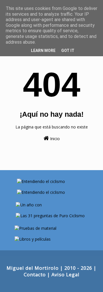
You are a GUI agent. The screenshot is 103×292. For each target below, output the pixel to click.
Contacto (35, 274)
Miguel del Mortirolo (33, 268)
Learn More (43, 50)
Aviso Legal (66, 274)
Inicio (54, 138)
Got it (67, 50)
